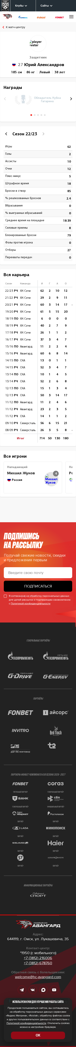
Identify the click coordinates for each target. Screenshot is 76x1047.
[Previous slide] (7, 134)
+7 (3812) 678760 (38, 963)
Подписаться (38, 586)
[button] (70, 99)
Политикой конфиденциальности (30, 603)
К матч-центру (15, 27)
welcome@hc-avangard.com (38, 977)
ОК (38, 1035)
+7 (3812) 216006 (38, 958)
